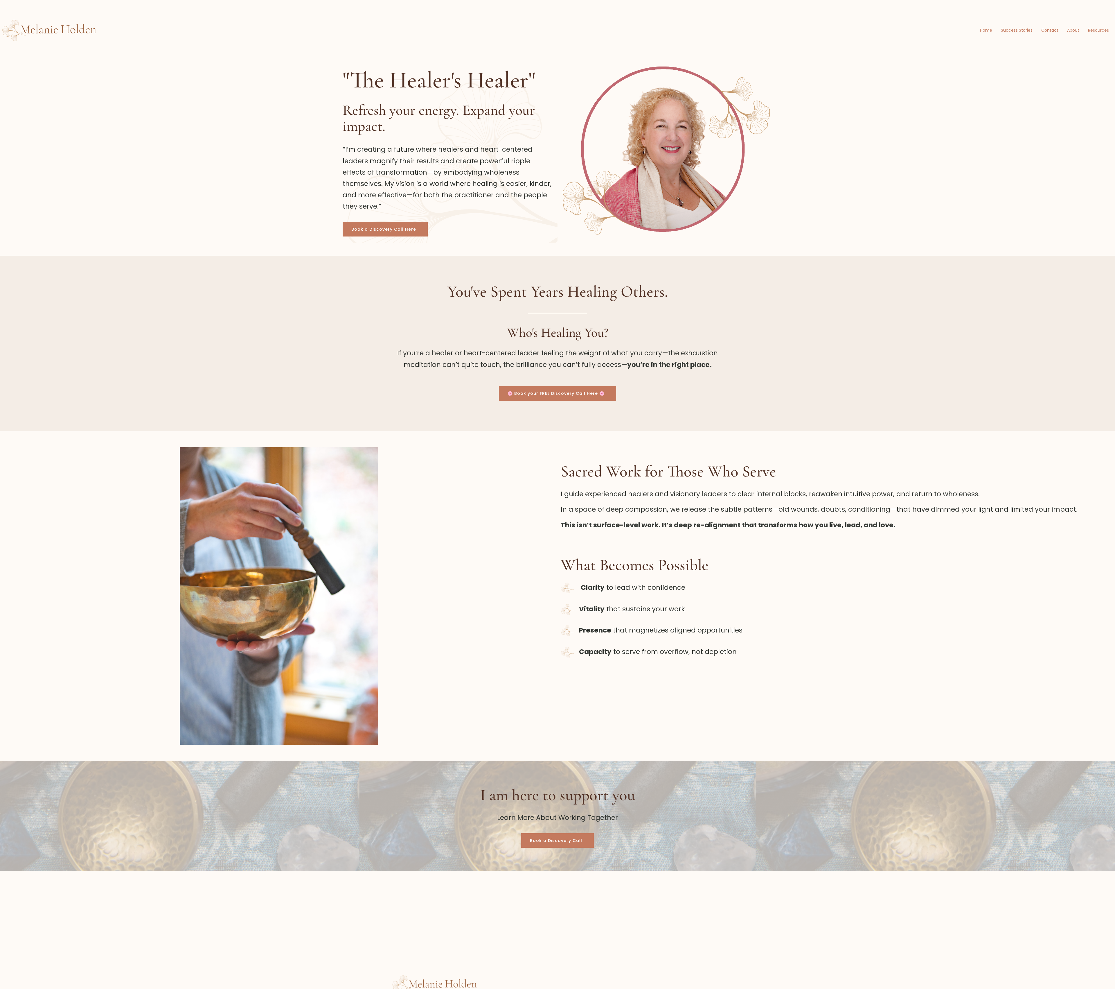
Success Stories (1017, 30)
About (1073, 30)
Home (986, 30)
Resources (1098, 30)
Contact (1049, 30)
